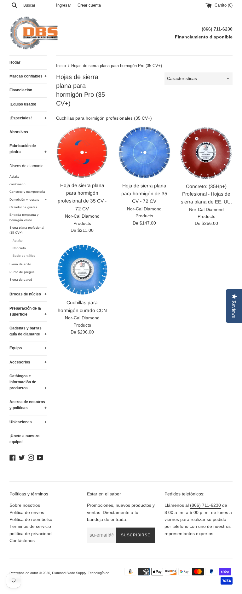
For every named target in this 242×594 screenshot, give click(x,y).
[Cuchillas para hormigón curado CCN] (82, 269)
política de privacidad (30, 533)
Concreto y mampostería (27, 191)
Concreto (19, 248)
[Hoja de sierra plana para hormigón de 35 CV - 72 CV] (144, 152)
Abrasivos (18, 132)
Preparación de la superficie (28, 311)
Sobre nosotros (24, 505)
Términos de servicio (30, 526)
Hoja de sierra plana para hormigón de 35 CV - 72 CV (144, 193)
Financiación (20, 90)
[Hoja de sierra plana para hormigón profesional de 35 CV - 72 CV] (82, 152)
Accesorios (28, 362)
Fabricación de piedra (28, 149)
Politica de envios (26, 512)
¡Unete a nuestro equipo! (24, 439)
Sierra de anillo (20, 264)
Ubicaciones (28, 422)
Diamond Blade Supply (69, 573)
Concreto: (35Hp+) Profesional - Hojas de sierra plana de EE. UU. (206, 194)
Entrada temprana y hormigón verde (23, 217)
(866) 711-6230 (205, 505)
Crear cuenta (89, 5)
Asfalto (14, 176)
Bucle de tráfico (24, 255)
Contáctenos (22, 540)
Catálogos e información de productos (28, 382)
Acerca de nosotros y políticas (28, 405)
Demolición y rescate (28, 199)
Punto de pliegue (22, 272)
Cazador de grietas (23, 207)
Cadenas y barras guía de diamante (28, 331)
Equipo (28, 348)
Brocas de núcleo (28, 294)
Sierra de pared (20, 279)
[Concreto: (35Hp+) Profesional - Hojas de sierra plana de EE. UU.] (206, 152)
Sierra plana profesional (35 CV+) (27, 230)
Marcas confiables (28, 76)
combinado (17, 184)
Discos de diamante (27, 166)
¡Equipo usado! (22, 104)
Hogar (14, 62)
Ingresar (63, 5)
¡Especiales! (28, 118)
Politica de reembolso (30, 519)
